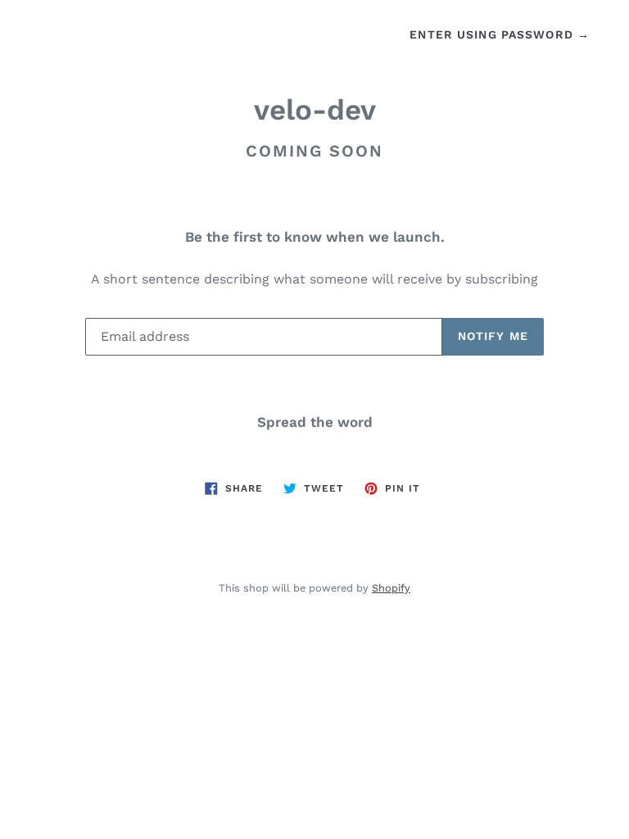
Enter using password (500, 34)
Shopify (391, 588)
